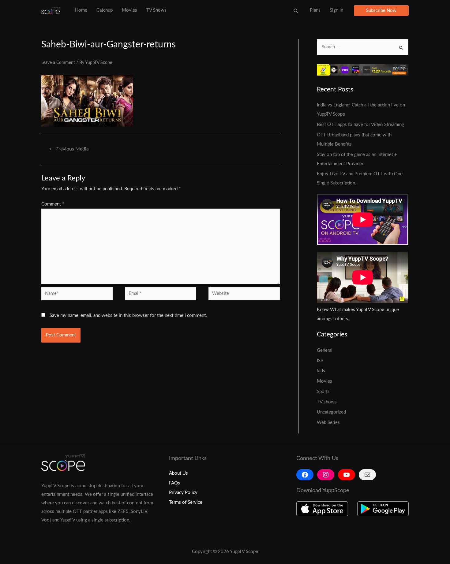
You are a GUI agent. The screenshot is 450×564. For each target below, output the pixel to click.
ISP (320, 360)
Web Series (328, 422)
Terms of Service (185, 502)
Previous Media (69, 149)
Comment (52, 204)
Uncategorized (331, 412)
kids (321, 371)
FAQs (174, 483)
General (324, 350)
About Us (178, 473)
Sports (323, 391)
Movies (324, 381)
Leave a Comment (58, 63)
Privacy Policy (183, 492)
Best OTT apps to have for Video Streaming (361, 124)
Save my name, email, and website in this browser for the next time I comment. (128, 315)
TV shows (327, 402)
